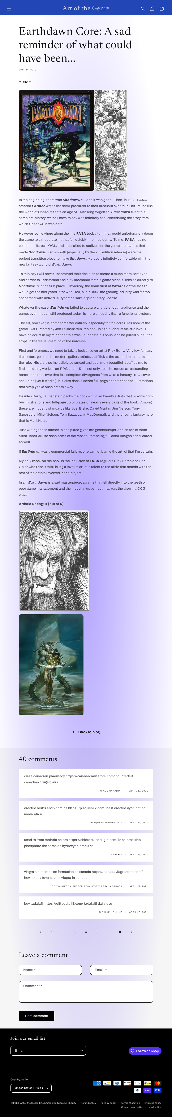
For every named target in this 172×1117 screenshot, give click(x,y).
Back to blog (89, 732)
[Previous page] (40, 932)
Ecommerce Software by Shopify (57, 1103)
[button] (8, 8)
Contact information (132, 1107)
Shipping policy (153, 1103)
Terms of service (130, 1103)
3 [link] (75, 932)
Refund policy (88, 1103)
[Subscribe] (81, 1051)
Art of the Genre (29, 1103)
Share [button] (27, 82)
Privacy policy (108, 1103)
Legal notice (155, 1107)
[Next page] (131, 932)
